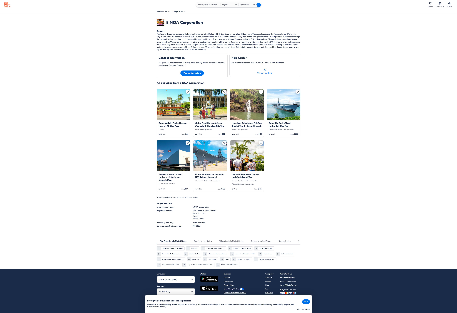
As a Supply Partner (287, 278)
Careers (268, 281)
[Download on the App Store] (209, 288)
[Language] (440, 3)
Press (267, 289)
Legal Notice (228, 281)
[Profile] (449, 3)
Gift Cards (269, 293)
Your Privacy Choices (231, 289)
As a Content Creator (288, 281)
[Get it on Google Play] (209, 279)
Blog (267, 285)
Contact (227, 278)
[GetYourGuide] (7, 5)
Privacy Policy (229, 285)
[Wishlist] (430, 3)
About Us (268, 278)
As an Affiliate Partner (288, 285)
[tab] (173, 241)
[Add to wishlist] (188, 92)
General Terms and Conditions (235, 293)
